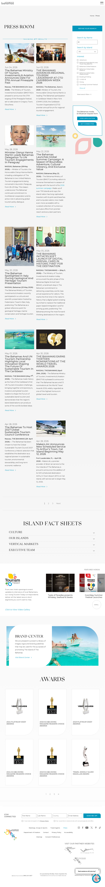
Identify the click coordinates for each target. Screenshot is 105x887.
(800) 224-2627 (27, 875)
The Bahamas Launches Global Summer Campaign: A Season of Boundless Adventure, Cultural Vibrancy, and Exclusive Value (50, 162)
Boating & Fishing (85, 77)
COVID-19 (82, 79)
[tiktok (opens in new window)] (100, 828)
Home (92, 16)
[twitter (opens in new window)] (92, 828)
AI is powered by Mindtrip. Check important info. (53, 874)
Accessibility (68, 832)
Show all (82, 88)
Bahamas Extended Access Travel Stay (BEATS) (88, 63)
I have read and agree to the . (36, 821)
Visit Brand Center (22, 657)
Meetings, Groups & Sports (38, 828)
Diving (81, 82)
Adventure (83, 60)
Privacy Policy (44, 821)
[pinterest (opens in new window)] (96, 828)
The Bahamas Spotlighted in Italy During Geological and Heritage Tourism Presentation (19, 278)
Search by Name (84, 38)
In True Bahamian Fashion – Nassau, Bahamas (19, 718)
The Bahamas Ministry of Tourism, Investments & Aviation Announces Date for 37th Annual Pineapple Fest (19, 76)
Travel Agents (55, 828)
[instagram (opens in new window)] (79, 828)
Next (58, 503)
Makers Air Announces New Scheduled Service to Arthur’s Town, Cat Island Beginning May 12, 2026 (51, 449)
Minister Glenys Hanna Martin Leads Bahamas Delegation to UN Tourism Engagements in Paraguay (19, 157)
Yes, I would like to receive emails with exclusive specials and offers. (75, 821)
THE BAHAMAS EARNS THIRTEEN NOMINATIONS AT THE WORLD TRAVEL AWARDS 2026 (50, 361)
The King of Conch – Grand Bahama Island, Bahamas (19, 730)
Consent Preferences (52, 837)
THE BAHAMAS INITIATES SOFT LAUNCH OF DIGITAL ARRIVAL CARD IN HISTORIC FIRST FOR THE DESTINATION (49, 260)
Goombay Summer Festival (88, 84)
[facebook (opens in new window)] (82, 828)
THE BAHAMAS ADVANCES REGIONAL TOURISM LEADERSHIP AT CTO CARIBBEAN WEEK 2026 (50, 76)
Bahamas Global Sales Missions (86, 69)
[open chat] (96, 878)
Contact (46, 832)
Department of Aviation (32, 834)
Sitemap (39, 837)
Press (65, 828)
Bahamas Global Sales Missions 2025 (86, 73)
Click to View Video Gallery (17, 609)
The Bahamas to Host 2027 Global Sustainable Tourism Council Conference (18, 431)
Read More (9, 109)
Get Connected (87, 124)
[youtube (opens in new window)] (86, 828)
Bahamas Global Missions (87, 66)
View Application (87, 118)
